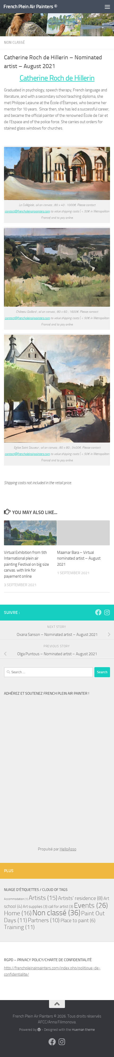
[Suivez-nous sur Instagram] (107, 612)
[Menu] (107, 6)
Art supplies (35, 906)
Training (19, 927)
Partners (44, 920)
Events (91, 905)
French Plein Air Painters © (30, 6)
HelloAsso (68, 849)
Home (18, 913)
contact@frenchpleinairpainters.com (27, 211)
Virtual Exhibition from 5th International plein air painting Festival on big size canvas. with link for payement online (26, 564)
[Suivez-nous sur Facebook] (98, 612)
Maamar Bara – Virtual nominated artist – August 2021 (78, 558)
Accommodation (16, 899)
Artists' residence (80, 898)
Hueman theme (83, 1030)
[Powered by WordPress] (39, 1029)
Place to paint (77, 921)
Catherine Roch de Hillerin (57, 78)
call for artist (60, 906)
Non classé (14, 42)
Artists (43, 898)
